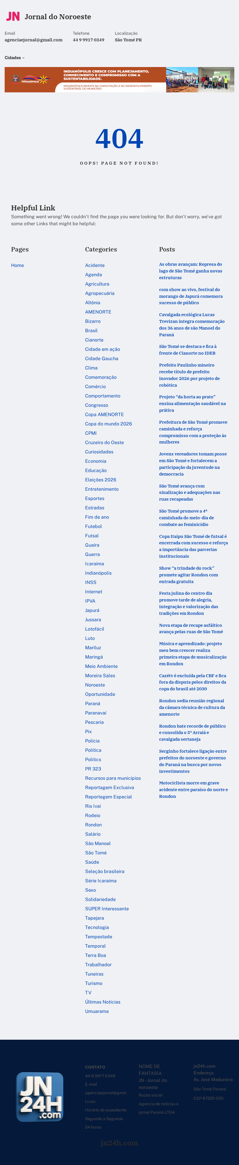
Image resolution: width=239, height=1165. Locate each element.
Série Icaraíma (101, 881)
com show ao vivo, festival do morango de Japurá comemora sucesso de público (191, 296)
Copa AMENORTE (104, 414)
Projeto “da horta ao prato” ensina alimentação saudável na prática (192, 403)
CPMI (91, 433)
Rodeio (92, 815)
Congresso (96, 405)
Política (93, 750)
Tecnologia (97, 927)
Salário (93, 834)
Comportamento (102, 396)
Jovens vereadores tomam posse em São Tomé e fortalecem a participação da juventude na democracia (193, 463)
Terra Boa (95, 955)
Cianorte (94, 340)
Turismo (93, 983)
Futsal (92, 535)
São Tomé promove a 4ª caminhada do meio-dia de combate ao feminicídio (186, 517)
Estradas (94, 508)
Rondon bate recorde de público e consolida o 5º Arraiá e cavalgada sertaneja (192, 732)
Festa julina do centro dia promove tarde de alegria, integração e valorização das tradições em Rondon (188, 603)
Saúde (92, 862)
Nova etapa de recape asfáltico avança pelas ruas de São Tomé (191, 628)
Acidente (95, 265)
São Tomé (96, 853)
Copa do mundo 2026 (108, 424)
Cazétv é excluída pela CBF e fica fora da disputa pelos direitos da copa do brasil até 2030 (192, 682)
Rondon (93, 825)
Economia (95, 461)
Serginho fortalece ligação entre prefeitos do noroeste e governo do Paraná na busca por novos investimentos (193, 761)
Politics (93, 759)
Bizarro (93, 321)
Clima (91, 368)
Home (17, 265)
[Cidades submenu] (23, 57)
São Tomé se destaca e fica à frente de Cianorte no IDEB (188, 349)
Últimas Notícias (102, 1002)
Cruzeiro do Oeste (104, 442)
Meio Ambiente (101, 666)
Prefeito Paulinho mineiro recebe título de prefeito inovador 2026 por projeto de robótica (189, 375)
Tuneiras (94, 974)
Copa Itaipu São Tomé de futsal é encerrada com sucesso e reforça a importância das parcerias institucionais (193, 546)
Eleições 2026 (100, 480)
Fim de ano (97, 517)
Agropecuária (100, 293)
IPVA (90, 601)
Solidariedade (100, 899)
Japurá (92, 610)
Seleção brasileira (104, 871)
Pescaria (94, 722)
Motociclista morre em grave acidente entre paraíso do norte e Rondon (193, 789)
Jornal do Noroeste (58, 16)
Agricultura (97, 284)
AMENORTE (98, 312)
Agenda (93, 274)
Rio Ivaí (93, 806)
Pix (88, 731)
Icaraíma (94, 563)
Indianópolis (98, 573)
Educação (96, 470)
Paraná (92, 703)
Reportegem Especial (108, 797)
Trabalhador (98, 964)
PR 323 (93, 769)
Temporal (95, 946)
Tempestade (98, 936)
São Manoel (98, 843)
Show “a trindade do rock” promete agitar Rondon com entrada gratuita (188, 574)
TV (88, 992)
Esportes (94, 498)
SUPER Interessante (107, 908)
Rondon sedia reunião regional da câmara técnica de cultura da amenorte (192, 707)
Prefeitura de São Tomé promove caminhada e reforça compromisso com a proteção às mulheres (193, 432)
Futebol (93, 526)
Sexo (90, 890)
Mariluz (93, 647)
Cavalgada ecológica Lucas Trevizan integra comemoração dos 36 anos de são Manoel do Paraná (192, 324)
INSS (90, 582)
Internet (93, 591)
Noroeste (95, 685)
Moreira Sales (100, 675)
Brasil (91, 330)
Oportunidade (100, 694)
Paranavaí (95, 713)
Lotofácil (94, 629)
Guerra (92, 554)
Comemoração (101, 377)
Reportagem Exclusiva (109, 787)
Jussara (93, 619)
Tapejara (94, 918)
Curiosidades (99, 452)
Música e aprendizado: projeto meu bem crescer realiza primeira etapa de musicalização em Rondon (193, 653)
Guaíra (92, 545)
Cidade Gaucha (101, 358)
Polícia (92, 741)
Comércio (95, 386)
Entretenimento (102, 489)
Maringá (94, 657)
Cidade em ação (102, 349)
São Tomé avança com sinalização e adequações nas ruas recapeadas (189, 492)
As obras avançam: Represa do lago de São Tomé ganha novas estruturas (190, 270)
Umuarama (97, 1011)
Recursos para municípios (113, 778)
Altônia (92, 302)
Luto (90, 638)
